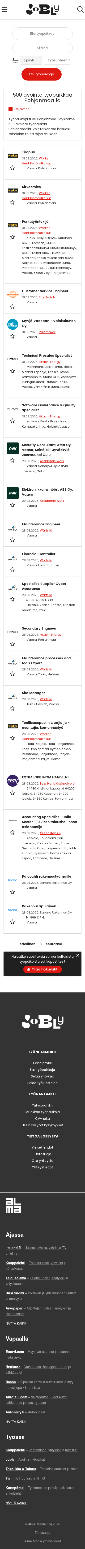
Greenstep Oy (50, 833)
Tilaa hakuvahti (45, 969)
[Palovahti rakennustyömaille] (13, 880)
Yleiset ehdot (42, 1147)
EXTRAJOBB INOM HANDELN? (45, 777)
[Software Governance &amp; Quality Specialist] (13, 409)
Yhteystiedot (42, 1167)
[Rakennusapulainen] (13, 910)
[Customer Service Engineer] (13, 294)
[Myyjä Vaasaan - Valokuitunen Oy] (13, 324)
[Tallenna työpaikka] (13, 167)
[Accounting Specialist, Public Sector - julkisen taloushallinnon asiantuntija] (13, 820)
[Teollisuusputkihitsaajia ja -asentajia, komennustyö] (13, 726)
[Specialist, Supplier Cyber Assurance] (13, 587)
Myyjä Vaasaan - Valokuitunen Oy (49, 323)
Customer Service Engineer (45, 291)
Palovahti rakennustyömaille (46, 876)
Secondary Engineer (39, 628)
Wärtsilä (46, 530)
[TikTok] (51, 1038)
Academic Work (52, 461)
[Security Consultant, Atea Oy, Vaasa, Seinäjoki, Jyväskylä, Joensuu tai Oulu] (13, 448)
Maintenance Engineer (41, 524)
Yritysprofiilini (42, 1105)
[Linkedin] (43, 1038)
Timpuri (28, 152)
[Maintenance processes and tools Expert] (13, 662)
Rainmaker (47, 332)
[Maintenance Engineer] (13, 528)
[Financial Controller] (13, 557)
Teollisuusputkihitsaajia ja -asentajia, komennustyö (46, 725)
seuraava (54, 944)
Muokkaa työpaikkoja (43, 1112)
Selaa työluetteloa (42, 1083)
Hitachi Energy (49, 362)
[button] (16, 60)
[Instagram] (35, 1038)
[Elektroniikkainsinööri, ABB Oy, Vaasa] (13, 493)
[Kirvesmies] (13, 190)
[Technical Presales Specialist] (13, 359)
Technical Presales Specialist (47, 355)
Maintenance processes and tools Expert (46, 661)
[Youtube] (58, 1038)
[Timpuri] (13, 156)
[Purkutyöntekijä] (13, 225)
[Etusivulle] (42, 9)
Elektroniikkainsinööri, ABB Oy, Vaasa (47, 492)
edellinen (27, 944)
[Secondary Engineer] (13, 632)
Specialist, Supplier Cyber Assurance (44, 586)
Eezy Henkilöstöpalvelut (57, 783)
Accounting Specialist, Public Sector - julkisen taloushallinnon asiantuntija (49, 822)
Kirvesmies (31, 187)
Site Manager (33, 693)
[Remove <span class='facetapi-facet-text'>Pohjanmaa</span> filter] (10, 109)
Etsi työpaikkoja (42, 1069)
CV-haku (42, 1118)
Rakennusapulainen (39, 906)
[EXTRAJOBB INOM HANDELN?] (13, 781)
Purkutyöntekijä (35, 221)
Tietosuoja (42, 1154)
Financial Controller (38, 554)
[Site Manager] (13, 696)
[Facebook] (27, 1038)
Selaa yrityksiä (42, 1076)
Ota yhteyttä (42, 1160)
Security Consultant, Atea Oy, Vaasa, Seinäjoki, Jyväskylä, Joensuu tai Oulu (47, 449)
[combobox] (42, 33)
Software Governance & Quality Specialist (49, 408)
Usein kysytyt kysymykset (43, 1125)
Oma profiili (42, 1063)
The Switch (47, 297)
